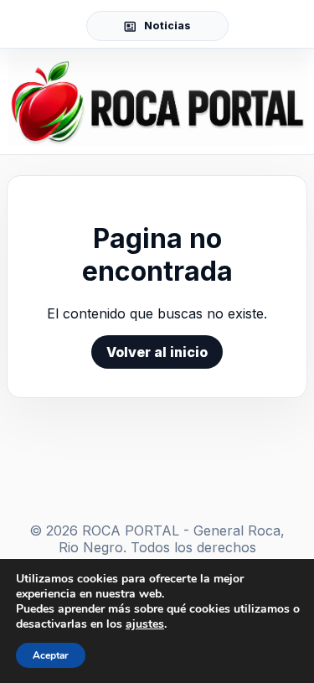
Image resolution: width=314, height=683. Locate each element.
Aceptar (51, 655)
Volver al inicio (157, 352)
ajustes (145, 624)
